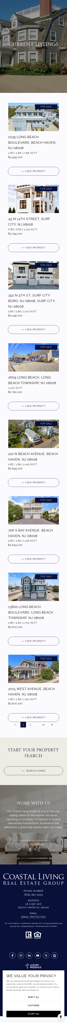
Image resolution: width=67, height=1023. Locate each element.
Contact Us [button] (35, 844)
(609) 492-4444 (33, 894)
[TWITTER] (46, 955)
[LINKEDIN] (29, 955)
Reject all (33, 997)
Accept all (33, 1014)
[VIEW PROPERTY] (33, 168)
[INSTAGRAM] (21, 955)
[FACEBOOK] (12, 955)
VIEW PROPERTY (35, 171)
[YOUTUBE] (38, 955)
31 (43, 724)
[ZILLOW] (54, 955)
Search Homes (35, 771)
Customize (33, 1005)
